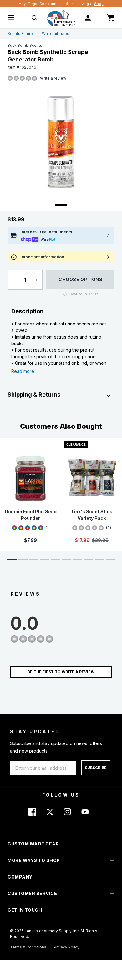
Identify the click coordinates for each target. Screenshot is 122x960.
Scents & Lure (20, 33)
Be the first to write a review (61, 672)
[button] (12, 559)
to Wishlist (83, 294)
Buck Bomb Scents (25, 45)
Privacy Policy (66, 947)
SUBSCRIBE (96, 767)
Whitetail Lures (55, 33)
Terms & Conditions (28, 947)
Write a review (53, 78)
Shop (99, 4)
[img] (10, 78)
